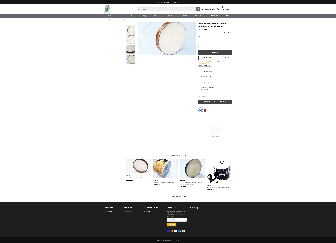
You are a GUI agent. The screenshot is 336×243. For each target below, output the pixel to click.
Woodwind (214, 16)
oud (121, 16)
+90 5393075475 (208, 9)
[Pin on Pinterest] (205, 110)
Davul (156, 16)
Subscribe (171, 225)
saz (132, 16)
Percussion (198, 16)
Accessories (170, 16)
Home (109, 16)
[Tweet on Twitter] (202, 110)
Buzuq (144, 16)
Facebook (108, 211)
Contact (148, 211)
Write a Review (228, 33)
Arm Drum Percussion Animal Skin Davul (192, 187)
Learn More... (218, 37)
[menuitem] (109, 16)
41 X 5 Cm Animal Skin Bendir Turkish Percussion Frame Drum (164, 183)
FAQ (227, 16)
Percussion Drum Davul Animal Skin (136, 183)
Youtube (128, 211)
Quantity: (201, 42)
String (185, 16)
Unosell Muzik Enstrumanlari (170, 240)
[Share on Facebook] (199, 110)
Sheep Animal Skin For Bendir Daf (217, 183)
